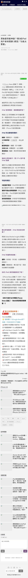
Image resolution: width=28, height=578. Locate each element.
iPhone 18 (4, 387)
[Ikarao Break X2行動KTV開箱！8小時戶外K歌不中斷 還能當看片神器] (6, 457)
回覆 (25, 551)
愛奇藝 (11, 425)
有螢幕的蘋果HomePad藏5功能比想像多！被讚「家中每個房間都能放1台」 (20, 490)
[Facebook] (8, 567)
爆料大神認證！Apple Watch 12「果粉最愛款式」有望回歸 (20, 508)
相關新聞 (3, 475)
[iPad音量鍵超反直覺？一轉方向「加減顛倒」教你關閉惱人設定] (6, 482)
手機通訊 (12, 5)
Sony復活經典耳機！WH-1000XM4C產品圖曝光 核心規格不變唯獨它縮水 (20, 517)
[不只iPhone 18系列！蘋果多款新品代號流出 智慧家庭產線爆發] (6, 402)
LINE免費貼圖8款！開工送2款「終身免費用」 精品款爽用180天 (20, 446)
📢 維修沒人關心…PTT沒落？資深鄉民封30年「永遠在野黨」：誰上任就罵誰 (14, 349)
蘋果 (13, 418)
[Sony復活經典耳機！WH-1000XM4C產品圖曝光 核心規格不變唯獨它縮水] (6, 517)
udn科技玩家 (3, 35)
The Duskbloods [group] (7, 9)
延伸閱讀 (3, 432)
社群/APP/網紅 (21, 5)
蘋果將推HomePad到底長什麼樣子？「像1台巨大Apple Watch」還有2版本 (19, 392)
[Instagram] (11, 567)
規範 (3, 551)
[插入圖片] (21, 551)
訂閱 (21, 571)
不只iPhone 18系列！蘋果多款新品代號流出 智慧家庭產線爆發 (20, 401)
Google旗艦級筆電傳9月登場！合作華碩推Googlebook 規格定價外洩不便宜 (20, 499)
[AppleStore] (20, 567)
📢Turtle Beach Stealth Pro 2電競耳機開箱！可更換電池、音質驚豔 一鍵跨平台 (13, 333)
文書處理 (4, 425)
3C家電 (9, 35)
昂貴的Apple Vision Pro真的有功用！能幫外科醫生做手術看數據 (20, 466)
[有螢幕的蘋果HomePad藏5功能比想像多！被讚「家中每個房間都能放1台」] (6, 491)
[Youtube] (22, 2)
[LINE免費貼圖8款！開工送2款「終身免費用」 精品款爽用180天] (6, 447)
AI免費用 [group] (17, 9)
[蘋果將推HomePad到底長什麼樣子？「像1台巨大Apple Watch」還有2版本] (6, 393)
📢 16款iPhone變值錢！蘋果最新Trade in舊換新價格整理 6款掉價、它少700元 (13, 362)
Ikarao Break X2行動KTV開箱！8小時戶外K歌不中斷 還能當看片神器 (20, 457)
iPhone (18, 421)
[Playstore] (17, 567)
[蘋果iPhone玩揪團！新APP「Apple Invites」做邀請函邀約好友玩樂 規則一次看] (6, 438)
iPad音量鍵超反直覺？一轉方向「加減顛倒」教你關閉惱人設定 (19, 481)
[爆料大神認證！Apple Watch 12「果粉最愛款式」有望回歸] (6, 509)
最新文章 (4, 5)
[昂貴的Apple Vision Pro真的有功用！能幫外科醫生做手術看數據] (6, 466)
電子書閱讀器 (10, 421)
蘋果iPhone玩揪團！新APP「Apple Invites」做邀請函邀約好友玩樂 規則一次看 (20, 437)
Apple (23, 418)
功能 (18, 418)
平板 (8, 418)
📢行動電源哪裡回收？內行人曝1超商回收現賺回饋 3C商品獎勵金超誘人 (13, 341)
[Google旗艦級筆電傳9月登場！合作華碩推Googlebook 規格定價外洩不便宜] (6, 500)
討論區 (3, 534)
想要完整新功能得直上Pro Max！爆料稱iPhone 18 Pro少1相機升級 (20, 410)
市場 (3, 421)
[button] (24, 2)
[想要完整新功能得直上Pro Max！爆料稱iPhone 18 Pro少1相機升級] (6, 411)
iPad (3, 418)
